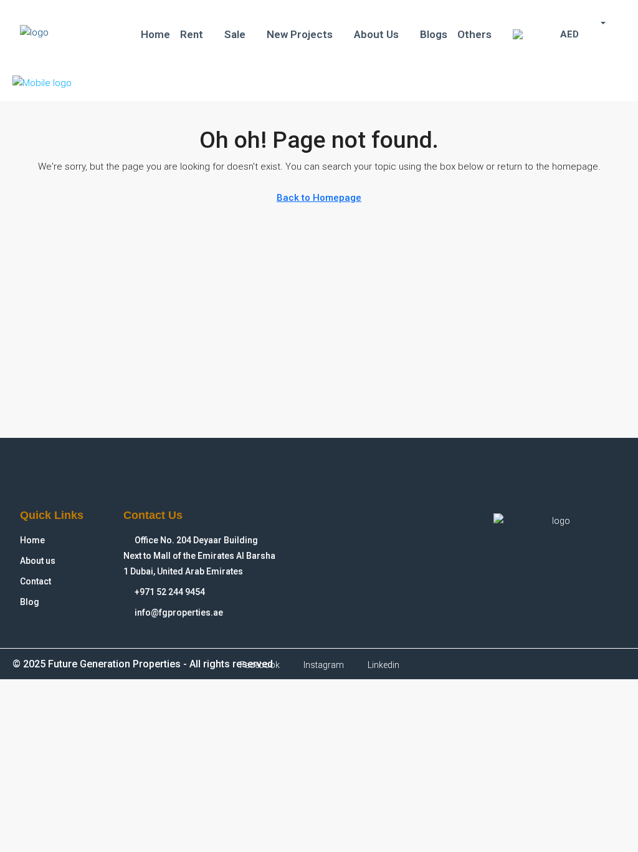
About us (37, 561)
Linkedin (382, 665)
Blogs (433, 34)
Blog (29, 602)
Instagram (323, 665)
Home (155, 34)
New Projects (300, 34)
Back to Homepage (319, 197)
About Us (376, 34)
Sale (234, 34)
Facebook (259, 665)
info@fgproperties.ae (179, 612)
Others (474, 34)
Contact (35, 581)
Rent (191, 34)
